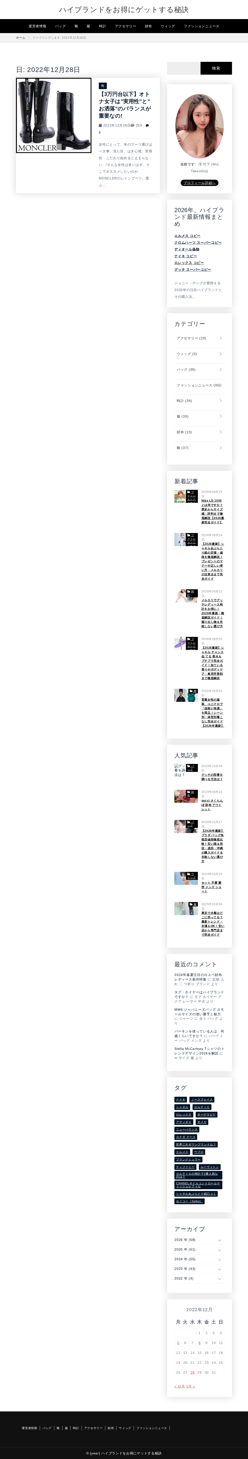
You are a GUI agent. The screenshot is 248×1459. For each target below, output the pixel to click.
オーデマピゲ (206, 1114)
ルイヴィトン (210, 1167)
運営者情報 (37, 26)
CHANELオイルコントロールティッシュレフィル (198, 1185)
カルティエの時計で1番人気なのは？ (197, 1175)
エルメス (182, 1152)
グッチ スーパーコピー (192, 269)
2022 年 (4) (184, 1278)
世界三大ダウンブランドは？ (196, 1144)
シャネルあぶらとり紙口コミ (196, 1194)
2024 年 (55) (185, 1259)
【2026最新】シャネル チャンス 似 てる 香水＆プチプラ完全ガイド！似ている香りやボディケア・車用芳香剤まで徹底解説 (213, 663)
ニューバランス (187, 1129)
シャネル (182, 1107)
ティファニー (185, 1167)
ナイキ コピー (185, 256)
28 (192, 1372)
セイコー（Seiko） (189, 1201)
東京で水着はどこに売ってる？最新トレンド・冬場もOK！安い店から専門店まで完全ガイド (213, 923)
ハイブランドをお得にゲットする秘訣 (124, 10)
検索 (216, 68)
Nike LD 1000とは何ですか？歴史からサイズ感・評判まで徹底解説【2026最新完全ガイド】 (213, 511)
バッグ (60, 26)
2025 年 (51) (185, 1249)
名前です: (188, 164)
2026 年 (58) (185, 1240)
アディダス (184, 1122)
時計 (102, 26)
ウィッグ (168, 26)
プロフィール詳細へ (200, 183)
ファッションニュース (201, 26)
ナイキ (180, 1099)
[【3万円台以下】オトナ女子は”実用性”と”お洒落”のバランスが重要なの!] (54, 115)
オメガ (202, 1122)
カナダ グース (185, 1137)
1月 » (190, 1386)
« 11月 (179, 1386)
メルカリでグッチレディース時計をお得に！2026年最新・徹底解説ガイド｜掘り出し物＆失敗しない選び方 (213, 613)
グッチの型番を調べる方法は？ (212, 777)
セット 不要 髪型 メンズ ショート (212, 887)
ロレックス (184, 1114)
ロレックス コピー (189, 263)
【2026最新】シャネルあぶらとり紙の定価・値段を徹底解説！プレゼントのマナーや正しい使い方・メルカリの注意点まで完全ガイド (213, 561)
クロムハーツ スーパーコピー (198, 242)
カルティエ (202, 1107)
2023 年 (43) (185, 1269)
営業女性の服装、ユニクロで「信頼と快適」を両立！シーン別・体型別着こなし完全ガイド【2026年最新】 (213, 712)
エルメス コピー (187, 236)
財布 (148, 26)
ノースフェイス (202, 1099)
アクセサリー (125, 26)
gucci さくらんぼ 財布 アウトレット (212, 805)
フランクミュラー (188, 1159)
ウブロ (198, 1152)
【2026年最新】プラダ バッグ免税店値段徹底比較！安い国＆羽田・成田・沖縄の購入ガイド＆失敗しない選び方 (213, 846)
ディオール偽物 (186, 249)
